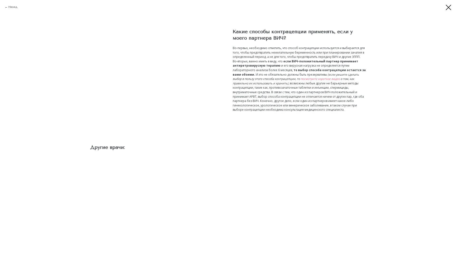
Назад (12, 7)
